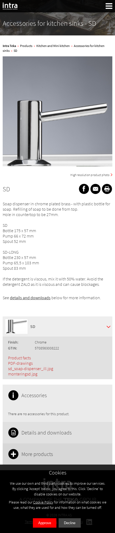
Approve (44, 523)
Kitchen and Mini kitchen (53, 46)
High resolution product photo (89, 175)
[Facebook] (84, 189)
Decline (69, 523)
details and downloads (30, 297)
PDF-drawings (20, 363)
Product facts (19, 357)
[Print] (107, 189)
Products (26, 46)
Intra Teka (9, 46)
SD (15, 51)
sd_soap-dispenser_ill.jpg (30, 368)
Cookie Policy (43, 502)
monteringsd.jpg (22, 374)
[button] (109, 6)
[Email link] (95, 189)
